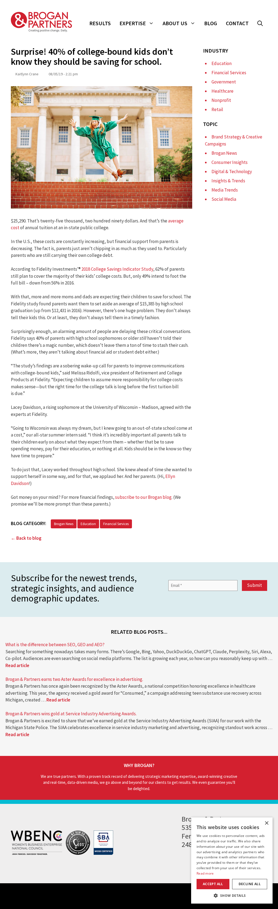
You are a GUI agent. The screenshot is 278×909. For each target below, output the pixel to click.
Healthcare (222, 91)
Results (100, 23)
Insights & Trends (228, 181)
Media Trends (224, 190)
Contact (237, 23)
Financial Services (116, 524)
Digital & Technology (231, 171)
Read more (205, 873)
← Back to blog (26, 538)
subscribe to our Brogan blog (143, 497)
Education (88, 524)
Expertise (132, 23)
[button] (260, 23)
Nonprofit (221, 100)
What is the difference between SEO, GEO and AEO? (55, 645)
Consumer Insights (229, 162)
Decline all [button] (250, 884)
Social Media (223, 199)
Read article (17, 665)
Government (223, 82)
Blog (210, 23)
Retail (217, 109)
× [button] (266, 823)
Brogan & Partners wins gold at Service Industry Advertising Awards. (71, 714)
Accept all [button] (213, 884)
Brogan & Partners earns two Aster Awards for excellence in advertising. (74, 679)
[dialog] (232, 860)
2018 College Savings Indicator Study (117, 269)
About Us (175, 23)
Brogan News (63, 524)
